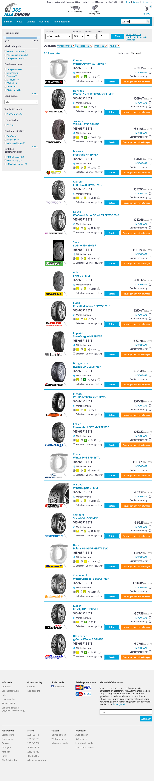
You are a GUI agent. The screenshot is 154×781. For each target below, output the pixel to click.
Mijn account (147, 2)
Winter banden (64, 45)
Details (112, 81)
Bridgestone (8, 734)
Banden (8, 21)
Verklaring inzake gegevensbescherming (13, 709)
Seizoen (49, 31)
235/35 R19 (33, 751)
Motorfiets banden (84, 747)
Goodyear (7, 747)
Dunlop (5, 743)
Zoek (117, 36)
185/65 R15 (33, 755)
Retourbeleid (8, 703)
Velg (100, 31)
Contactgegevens (11, 690)
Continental (7, 739)
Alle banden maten (36, 760)
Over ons (44, 21)
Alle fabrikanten (9, 760)
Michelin (6, 751)
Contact (136, 2)
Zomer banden (58, 734)
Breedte (76, 31)
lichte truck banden (84, 743)
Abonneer (146, 719)
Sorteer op (123, 53)
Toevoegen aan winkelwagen (137, 81)
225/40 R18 (33, 743)
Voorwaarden (8, 699)
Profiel (88, 31)
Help (128, 2)
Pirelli (5, 755)
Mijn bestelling (62, 21)
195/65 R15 (33, 747)
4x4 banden (81, 739)
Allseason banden (60, 743)
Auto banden (81, 734)
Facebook (59, 686)
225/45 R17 (33, 739)
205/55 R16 (33, 734)
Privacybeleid (119, 704)
